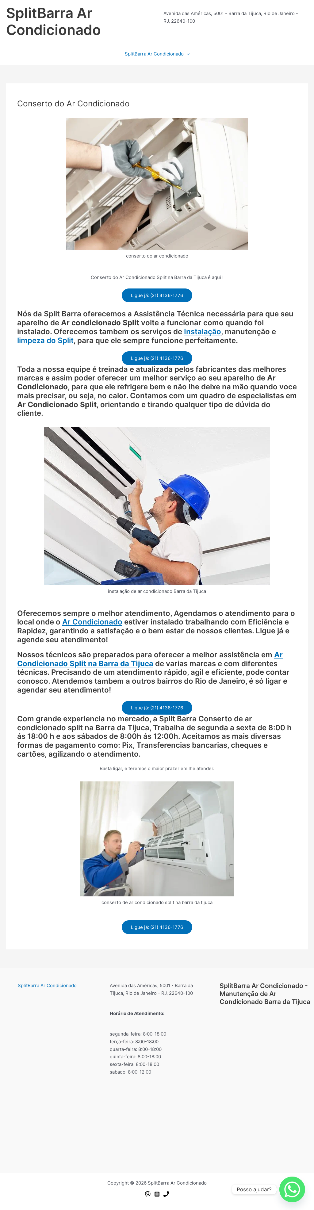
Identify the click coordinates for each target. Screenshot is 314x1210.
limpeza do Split (45, 340)
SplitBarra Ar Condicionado (53, 21)
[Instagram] (157, 1194)
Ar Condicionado (92, 621)
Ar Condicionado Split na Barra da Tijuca (150, 659)
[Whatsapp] (148, 1194)
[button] (187, 54)
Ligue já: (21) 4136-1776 (157, 295)
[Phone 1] (166, 1194)
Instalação (202, 331)
